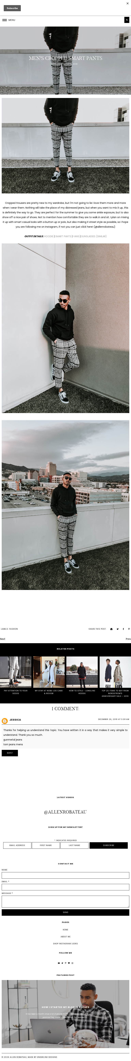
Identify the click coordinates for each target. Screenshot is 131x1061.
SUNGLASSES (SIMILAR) (94, 236)
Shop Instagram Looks (65, 943)
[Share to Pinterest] (127, 629)
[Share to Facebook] (121, 629)
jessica (15, 719)
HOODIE (48, 236)
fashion (13, 629)
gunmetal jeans (12, 739)
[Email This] (110, 629)
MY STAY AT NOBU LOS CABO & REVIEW (49, 692)
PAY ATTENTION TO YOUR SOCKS (16, 692)
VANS (76, 236)
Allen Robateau (18, 1057)
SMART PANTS (63, 236)
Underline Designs (47, 1057)
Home (65, 929)
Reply (10, 753)
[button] (8, 20)
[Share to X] (116, 629)
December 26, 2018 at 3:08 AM (113, 719)
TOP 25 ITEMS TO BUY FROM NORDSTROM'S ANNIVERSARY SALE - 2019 (115, 693)
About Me (65, 936)
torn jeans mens (13, 744)
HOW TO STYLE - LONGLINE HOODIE (82, 692)
